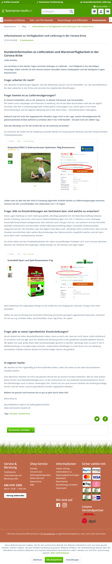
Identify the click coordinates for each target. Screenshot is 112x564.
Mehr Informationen (60, 553)
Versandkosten (49, 534)
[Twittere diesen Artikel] (98, 419)
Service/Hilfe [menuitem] (101, 6)
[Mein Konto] (101, 11)
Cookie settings (63, 468)
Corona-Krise (24, 413)
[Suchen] (71, 11)
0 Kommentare (27, 40)
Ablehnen (37, 559)
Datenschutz (36, 481)
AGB (32, 484)
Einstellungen (72, 559)
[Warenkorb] (107, 11)
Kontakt (33, 468)
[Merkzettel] (94, 11)
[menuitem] (57, 11)
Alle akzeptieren (54, 559)
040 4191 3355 (13, 485)
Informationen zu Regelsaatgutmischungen (67, 473)
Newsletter (61, 478)
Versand (13, 413)
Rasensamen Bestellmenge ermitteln (66, 483)
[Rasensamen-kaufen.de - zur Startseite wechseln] (16, 12)
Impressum (61, 488)
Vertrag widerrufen (15, 495)
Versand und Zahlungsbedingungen (40, 473)
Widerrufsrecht (37, 478)
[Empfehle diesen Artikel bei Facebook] (105, 419)
